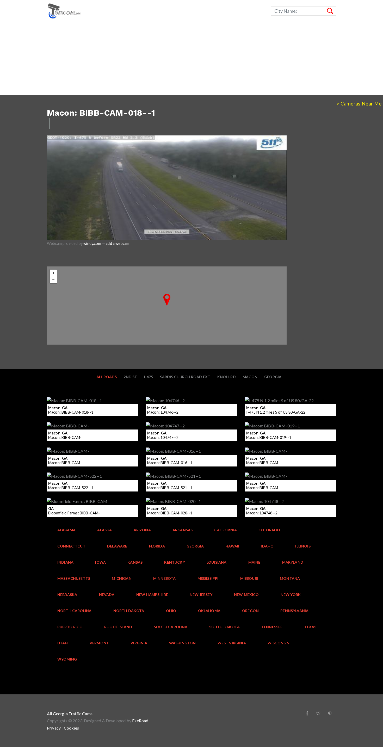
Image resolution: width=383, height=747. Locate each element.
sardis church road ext (185, 377)
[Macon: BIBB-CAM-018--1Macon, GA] (166, 300)
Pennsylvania (294, 610)
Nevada (107, 594)
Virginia (139, 643)
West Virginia (232, 643)
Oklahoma (209, 610)
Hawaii (232, 546)
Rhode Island (118, 627)
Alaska (104, 530)
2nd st (130, 377)
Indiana (65, 562)
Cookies (71, 727)
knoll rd (226, 377)
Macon (250, 377)
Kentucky (174, 562)
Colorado (269, 530)
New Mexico (246, 594)
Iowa (100, 562)
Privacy (54, 727)
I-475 (148, 377)
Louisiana (217, 562)
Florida (157, 546)
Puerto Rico (70, 627)
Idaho (267, 546)
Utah (62, 643)
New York (291, 594)
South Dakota (224, 627)
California (225, 530)
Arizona (142, 530)
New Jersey (201, 594)
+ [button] (53, 273)
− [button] (53, 279)
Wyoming (67, 659)
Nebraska (67, 594)
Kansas (135, 562)
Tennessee (272, 627)
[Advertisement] (156, 58)
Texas (310, 627)
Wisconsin (279, 643)
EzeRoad (140, 720)
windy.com (92, 243)
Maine (254, 562)
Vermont (99, 643)
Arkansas (182, 530)
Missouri (249, 578)
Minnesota (164, 578)
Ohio (171, 610)
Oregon (250, 610)
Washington (182, 643)
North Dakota (128, 610)
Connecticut (71, 546)
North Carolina (74, 610)
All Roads (106, 377)
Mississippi (208, 578)
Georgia (272, 377)
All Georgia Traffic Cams (69, 713)
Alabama (66, 530)
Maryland (292, 562)
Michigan (121, 578)
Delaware (117, 546)
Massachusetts (73, 578)
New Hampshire (152, 594)
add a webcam (117, 243)
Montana (290, 578)
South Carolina (170, 627)
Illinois (302, 546)
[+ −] (167, 305)
